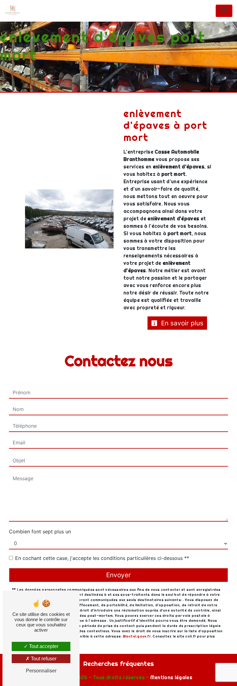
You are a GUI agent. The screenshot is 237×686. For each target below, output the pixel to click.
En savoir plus (181, 323)
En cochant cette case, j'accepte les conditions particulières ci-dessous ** (102, 558)
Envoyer (118, 575)
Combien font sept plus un (40, 531)
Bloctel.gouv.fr (137, 636)
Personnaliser (41, 670)
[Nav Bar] (224, 11)
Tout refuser (43, 658)
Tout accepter (43, 646)
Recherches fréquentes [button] (118, 663)
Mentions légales (170, 677)
